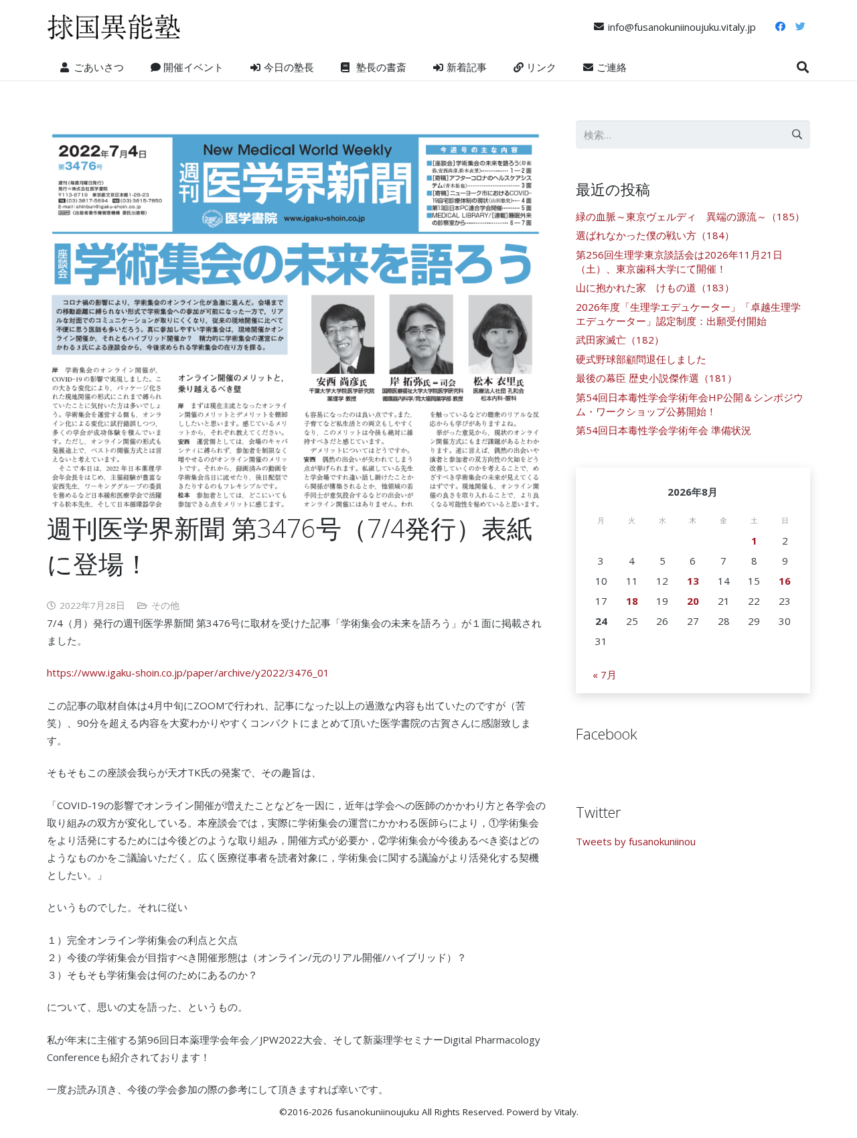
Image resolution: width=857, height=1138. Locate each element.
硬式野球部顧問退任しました (641, 359)
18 (632, 601)
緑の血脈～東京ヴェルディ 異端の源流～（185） (690, 216)
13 (693, 580)
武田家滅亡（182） (620, 339)
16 (785, 580)
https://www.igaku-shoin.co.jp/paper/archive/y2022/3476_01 (188, 672)
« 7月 (605, 674)
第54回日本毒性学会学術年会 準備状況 (663, 430)
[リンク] (114, 26)
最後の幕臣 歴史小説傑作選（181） (656, 377)
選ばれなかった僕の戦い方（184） (655, 235)
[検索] (802, 67)
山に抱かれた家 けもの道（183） (655, 287)
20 (693, 601)
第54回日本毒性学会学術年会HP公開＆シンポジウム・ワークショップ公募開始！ (689, 404)
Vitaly (565, 1112)
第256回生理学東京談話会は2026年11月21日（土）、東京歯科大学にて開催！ (679, 261)
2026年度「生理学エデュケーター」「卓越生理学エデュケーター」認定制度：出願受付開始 (688, 314)
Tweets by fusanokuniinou (636, 841)
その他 (165, 605)
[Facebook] (780, 27)
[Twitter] (800, 27)
